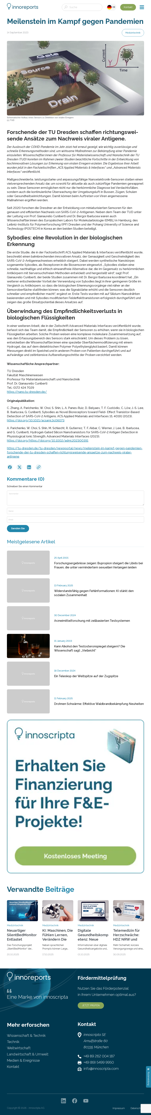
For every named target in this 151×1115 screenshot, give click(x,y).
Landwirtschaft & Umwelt (27, 1054)
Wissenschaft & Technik (26, 1035)
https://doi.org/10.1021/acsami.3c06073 (35, 420)
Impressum (119, 1108)
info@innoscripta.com (101, 1068)
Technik (13, 1042)
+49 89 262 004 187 (99, 1056)
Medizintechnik (132, 33)
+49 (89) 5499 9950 (99, 1062)
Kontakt (128, 7)
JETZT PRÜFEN (91, 1005)
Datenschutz (137, 1108)
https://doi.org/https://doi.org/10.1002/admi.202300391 (47, 440)
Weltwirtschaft (19, 1048)
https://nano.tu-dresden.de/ (27, 392)
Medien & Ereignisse (23, 1060)
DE (113, 7)
